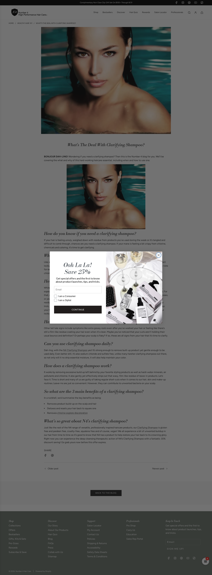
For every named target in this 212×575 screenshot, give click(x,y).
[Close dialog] (158, 255)
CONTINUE (78, 309)
